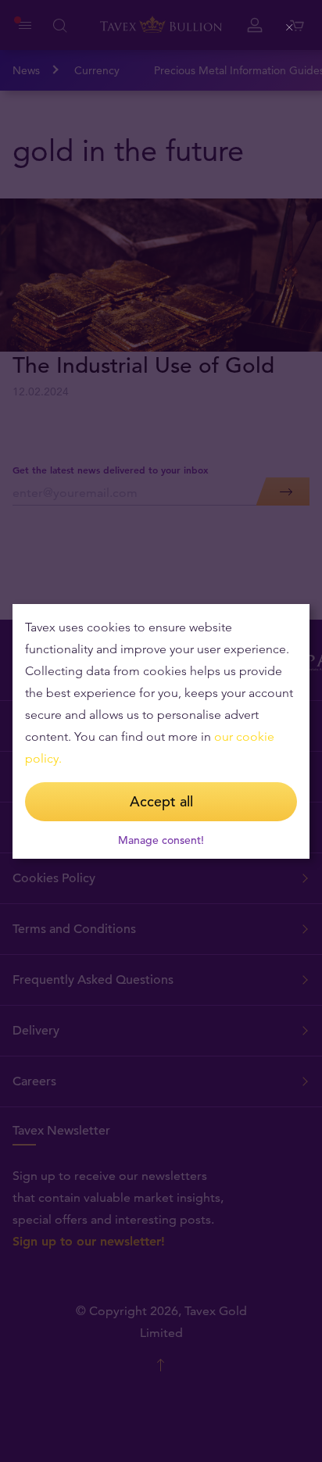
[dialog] (161, 731)
